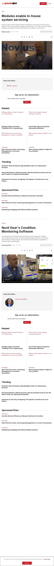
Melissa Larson (6, 31)
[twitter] (27, 37)
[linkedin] (24, 37)
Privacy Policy (47, 559)
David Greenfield (6, 245)
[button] (3, 4)
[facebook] (22, 37)
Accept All (27, 563)
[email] (32, 37)
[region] (27, 561)
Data (3, 11)
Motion (4, 223)
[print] (51, 37)
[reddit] (29, 37)
